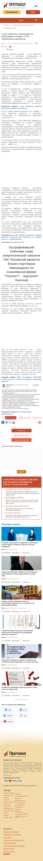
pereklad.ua (18, 794)
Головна (6, 25)
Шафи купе (17, 809)
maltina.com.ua (19, 807)
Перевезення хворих (20, 800)
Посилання (6, 815)
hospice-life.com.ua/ (20, 802)
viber (25, 716)
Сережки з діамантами (9, 793)
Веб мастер (6, 799)
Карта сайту (8, 837)
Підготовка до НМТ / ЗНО (21, 796)
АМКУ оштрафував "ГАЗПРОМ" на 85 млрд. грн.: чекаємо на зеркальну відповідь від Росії (22, 379)
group (25, 710)
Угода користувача (10, 843)
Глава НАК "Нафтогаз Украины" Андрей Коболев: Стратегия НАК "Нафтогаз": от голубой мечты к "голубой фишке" (22, 237)
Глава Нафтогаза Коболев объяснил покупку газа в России (22, 107)
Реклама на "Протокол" (11, 832)
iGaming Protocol (9, 851)
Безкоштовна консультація (18, 489)
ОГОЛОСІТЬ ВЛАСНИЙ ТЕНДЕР (17, 506)
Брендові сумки (19, 811)
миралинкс (6, 797)
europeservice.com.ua (9, 810)
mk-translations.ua (19, 805)
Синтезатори (7, 804)
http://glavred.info (17, 242)
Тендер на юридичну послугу (14, 840)
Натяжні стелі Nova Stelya (21, 813)
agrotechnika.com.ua (9, 808)
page (10, 710)
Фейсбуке (31, 304)
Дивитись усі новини (21, 699)
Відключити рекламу (21, 440)
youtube (10, 721)
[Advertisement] (22, 170)
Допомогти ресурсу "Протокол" (14, 846)
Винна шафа (18, 798)
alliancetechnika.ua (8, 795)
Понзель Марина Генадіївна (24, 43)
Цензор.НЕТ (33, 306)
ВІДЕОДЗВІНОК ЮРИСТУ (15, 498)
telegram (10, 716)
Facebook (27, 79)
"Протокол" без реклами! (12, 835)
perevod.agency (7, 806)
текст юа (6, 813)
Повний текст (8, 775)
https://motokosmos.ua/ (9, 801)
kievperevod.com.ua (8, 817)
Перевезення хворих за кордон (21, 816)
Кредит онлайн (9, 849)
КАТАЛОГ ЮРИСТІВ (13, 513)
